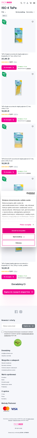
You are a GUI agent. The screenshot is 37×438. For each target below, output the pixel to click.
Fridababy (4, 386)
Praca (3, 396)
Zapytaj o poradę (6, 355)
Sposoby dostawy (6, 365)
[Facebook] (16, 311)
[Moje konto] (27, 2)
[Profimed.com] (7, 3)
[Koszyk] (30, 3)
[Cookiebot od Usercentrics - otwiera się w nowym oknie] (26, 193)
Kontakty (4, 398)
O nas (3, 394)
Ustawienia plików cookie (8, 370)
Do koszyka (7, 67)
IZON (21, 432)
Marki (3, 379)
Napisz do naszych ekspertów (17, 292)
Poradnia (4, 377)
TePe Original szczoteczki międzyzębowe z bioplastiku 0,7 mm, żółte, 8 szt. (15, 55)
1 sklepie (28, 68)
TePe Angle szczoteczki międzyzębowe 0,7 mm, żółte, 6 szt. (16, 107)
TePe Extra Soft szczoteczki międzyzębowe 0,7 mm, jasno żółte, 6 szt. (18, 159)
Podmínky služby (16, 420)
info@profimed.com (7, 353)
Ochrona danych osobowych (9, 367)
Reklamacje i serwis (7, 384)
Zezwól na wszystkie (18, 230)
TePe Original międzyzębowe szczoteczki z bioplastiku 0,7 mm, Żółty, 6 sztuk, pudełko (15, 264)
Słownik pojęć (5, 382)
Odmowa (19, 243)
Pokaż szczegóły (25, 224)
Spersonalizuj (17, 237)
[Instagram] (20, 311)
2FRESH (26, 432)
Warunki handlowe (6, 363)
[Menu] (34, 3)
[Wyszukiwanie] (21, 2)
